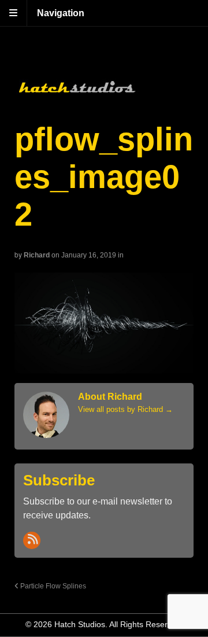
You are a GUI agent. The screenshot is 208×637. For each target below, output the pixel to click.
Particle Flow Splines (52, 586)
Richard (37, 255)
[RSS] (31, 540)
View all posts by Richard (125, 409)
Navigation (60, 13)
